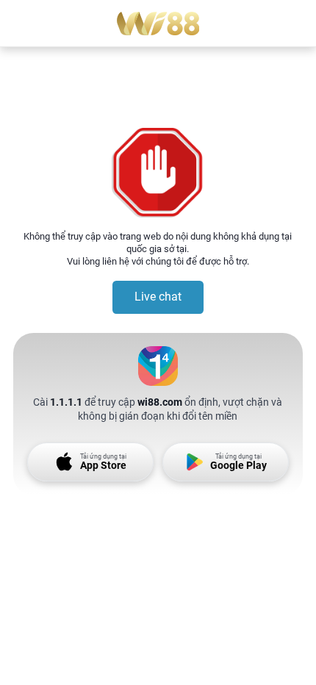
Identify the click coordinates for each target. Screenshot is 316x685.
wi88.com (159, 402)
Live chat (158, 297)
